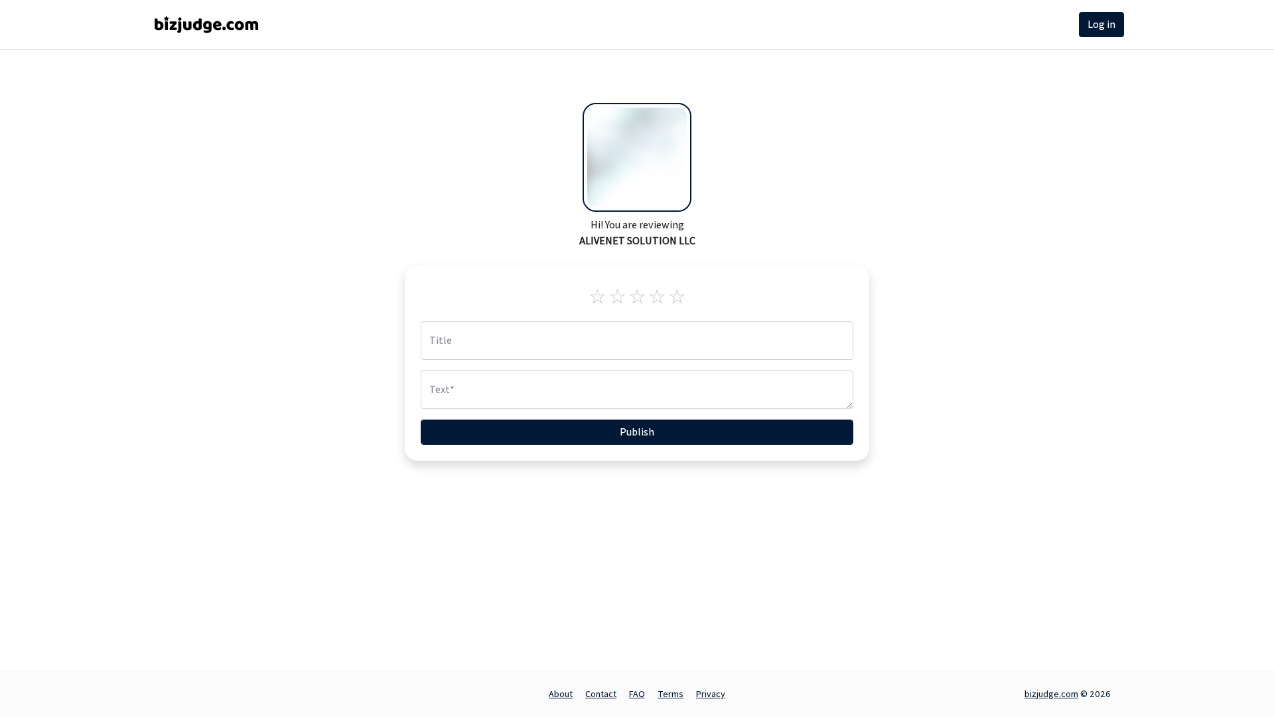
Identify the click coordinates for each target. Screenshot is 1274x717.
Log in (1101, 24)
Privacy (710, 694)
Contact (600, 694)
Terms (670, 694)
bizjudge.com (1051, 694)
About (561, 694)
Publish (637, 432)
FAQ (637, 694)
